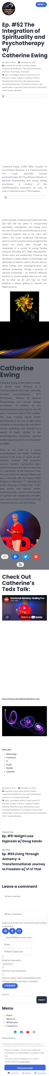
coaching (8, 65)
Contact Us (11, 1026)
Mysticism (19, 81)
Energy (13, 78)
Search (5, 994)
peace (37, 81)
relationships (7, 87)
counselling (14, 75)
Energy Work (18, 65)
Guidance (21, 78)
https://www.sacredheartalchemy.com (20, 698)
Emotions (6, 78)
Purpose (34, 84)
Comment (10, 985)
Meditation (17, 68)
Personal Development (32, 68)
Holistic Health (30, 65)
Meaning (5, 81)
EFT (38, 75)
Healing (28, 78)
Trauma (10, 90)
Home (9, 1015)
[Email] (19, 931)
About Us (10, 1019)
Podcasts (6, 72)
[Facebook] (12, 931)
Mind (12, 81)
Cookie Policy (24, 1061)
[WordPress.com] (5, 931)
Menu (42, 4)
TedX (4, 90)
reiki (40, 84)
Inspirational (7, 68)
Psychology (15, 72)
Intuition (35, 78)
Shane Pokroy (10, 62)
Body (7, 75)
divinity (22, 75)
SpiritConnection (30, 87)
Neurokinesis (29, 81)
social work (17, 87)
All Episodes (12, 1022)
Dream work (31, 75)
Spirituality (25, 72)
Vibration (18, 90)
